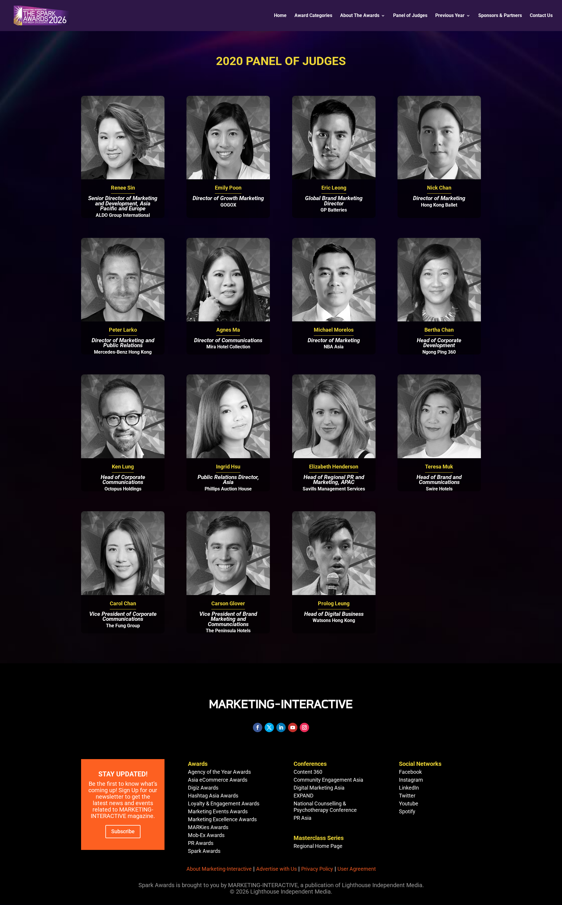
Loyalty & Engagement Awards (223, 803)
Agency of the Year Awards (219, 772)
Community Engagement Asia (328, 780)
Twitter (407, 795)
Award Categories (313, 15)
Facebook (410, 772)
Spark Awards (204, 851)
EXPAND (303, 795)
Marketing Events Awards (218, 811)
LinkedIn (409, 788)
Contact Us (541, 15)
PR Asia (302, 818)
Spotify (407, 811)
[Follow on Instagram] (304, 727)
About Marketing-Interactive (219, 869)
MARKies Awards (208, 827)
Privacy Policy (317, 869)
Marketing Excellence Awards (222, 819)
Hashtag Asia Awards (213, 795)
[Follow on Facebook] (257, 727)
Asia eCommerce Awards (217, 780)
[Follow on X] (269, 727)
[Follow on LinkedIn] (281, 727)
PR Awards (200, 843)
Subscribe (123, 831)
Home (280, 15)
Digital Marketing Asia (319, 788)
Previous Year (450, 15)
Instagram (411, 780)
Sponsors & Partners (500, 15)
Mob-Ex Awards (206, 835)
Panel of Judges (410, 15)
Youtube (408, 803)
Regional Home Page (318, 846)
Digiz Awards (203, 788)
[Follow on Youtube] (292, 727)
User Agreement (356, 869)
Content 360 (308, 772)
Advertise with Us (276, 869)
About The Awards (359, 15)
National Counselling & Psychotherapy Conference (325, 806)
